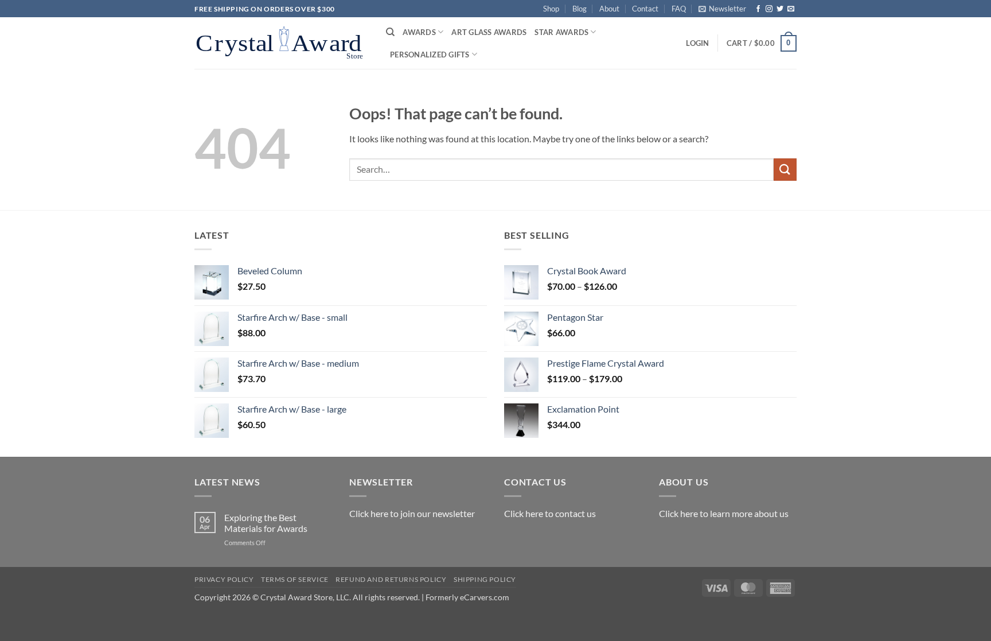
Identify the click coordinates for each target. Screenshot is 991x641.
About (609, 8)
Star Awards (561, 32)
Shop (551, 8)
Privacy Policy (224, 579)
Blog (579, 8)
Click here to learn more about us (724, 513)
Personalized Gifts (430, 54)
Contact (645, 8)
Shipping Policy (485, 579)
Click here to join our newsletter (412, 513)
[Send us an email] (790, 9)
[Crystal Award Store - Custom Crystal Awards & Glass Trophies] (281, 43)
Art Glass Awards (488, 32)
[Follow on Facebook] (758, 9)
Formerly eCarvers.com (467, 597)
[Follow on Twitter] (780, 9)
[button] (722, 8)
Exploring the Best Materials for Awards (265, 523)
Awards (419, 32)
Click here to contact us (550, 513)
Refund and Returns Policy (390, 579)
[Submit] (785, 169)
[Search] (390, 32)
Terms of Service (295, 579)
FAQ (679, 8)
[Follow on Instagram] (769, 9)
